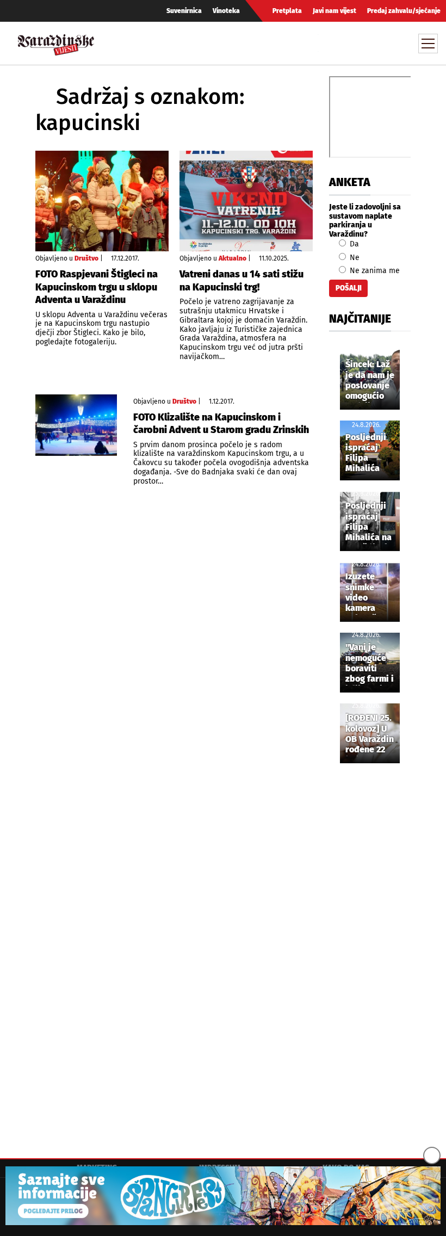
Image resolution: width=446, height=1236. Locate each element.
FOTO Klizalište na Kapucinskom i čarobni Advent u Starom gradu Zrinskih (221, 423)
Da (353, 244)
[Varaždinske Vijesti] (56, 42)
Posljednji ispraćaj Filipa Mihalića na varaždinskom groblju (373, 522)
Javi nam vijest (334, 11)
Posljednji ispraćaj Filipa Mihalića (365, 453)
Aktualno (232, 258)
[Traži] (328, 43)
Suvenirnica (184, 11)
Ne (354, 257)
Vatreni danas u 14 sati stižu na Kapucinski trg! (241, 280)
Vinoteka (226, 11)
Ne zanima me (374, 270)
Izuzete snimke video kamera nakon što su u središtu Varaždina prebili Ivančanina (367, 593)
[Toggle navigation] (428, 43)
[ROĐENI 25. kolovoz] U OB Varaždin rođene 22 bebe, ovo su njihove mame (369, 734)
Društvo (86, 258)
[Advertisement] (370, 952)
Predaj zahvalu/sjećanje (404, 11)
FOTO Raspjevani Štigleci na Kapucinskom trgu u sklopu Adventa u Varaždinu (96, 287)
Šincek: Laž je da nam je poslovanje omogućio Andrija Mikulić (369, 381)
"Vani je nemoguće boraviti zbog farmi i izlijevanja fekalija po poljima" (369, 663)
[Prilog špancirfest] (223, 1196)
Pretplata (287, 11)
